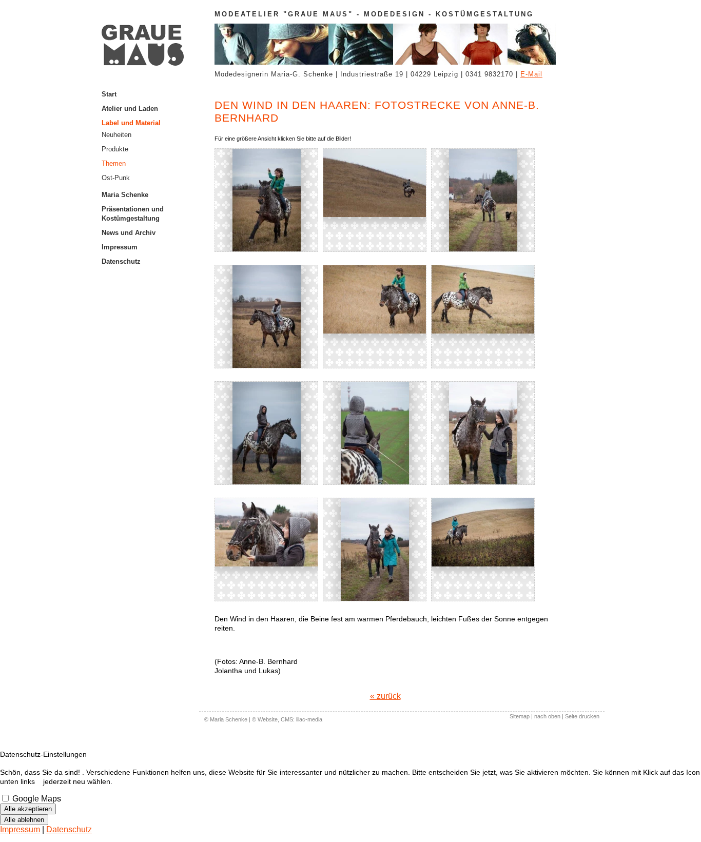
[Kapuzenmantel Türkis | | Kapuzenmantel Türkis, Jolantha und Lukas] (483, 549)
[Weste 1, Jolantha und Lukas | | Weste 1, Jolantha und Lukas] (483, 433)
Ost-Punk (116, 178)
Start (109, 94)
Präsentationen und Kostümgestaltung (133, 213)
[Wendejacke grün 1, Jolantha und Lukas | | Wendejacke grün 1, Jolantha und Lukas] (266, 200)
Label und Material (131, 123)
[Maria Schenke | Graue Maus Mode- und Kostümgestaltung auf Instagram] (150, 268)
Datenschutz (121, 261)
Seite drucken (582, 716)
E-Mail (531, 74)
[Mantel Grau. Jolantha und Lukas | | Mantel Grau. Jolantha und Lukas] (374, 200)
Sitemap (520, 716)
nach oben (547, 716)
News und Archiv (128, 233)
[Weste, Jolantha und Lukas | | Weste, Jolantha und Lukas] (266, 549)
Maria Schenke (125, 195)
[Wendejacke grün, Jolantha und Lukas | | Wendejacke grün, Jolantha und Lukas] (483, 316)
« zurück (385, 696)
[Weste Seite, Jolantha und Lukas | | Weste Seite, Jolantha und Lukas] (266, 433)
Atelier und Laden (130, 108)
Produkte (115, 149)
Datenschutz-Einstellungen (43, 754)
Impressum (120, 247)
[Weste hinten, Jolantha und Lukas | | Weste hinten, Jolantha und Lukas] (374, 433)
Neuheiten (116, 135)
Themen (114, 163)
